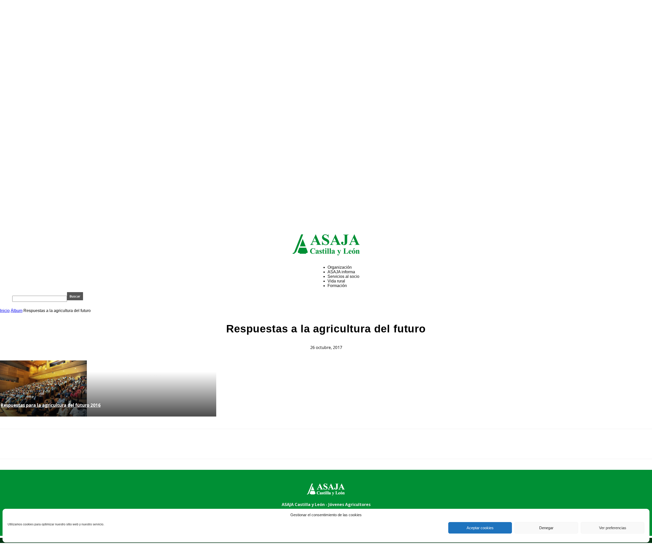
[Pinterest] (45, 448)
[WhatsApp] (63, 448)
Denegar (546, 528)
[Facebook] (8, 448)
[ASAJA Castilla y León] (326, 244)
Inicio (5, 310)
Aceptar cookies (480, 528)
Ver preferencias (612, 528)
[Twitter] (26, 448)
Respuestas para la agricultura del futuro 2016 (51, 405)
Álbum (16, 310)
